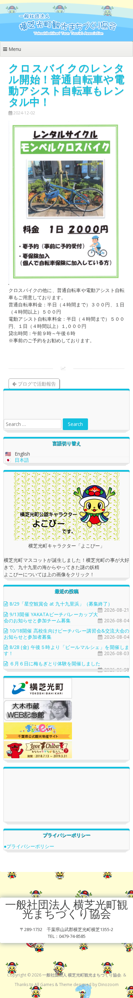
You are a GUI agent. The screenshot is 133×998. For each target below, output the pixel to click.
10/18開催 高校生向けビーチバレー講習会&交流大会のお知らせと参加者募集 (66, 633)
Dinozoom (108, 984)
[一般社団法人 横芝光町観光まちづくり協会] (66, 34)
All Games (44, 984)
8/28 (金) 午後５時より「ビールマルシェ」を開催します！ (66, 650)
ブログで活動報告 (36, 383)
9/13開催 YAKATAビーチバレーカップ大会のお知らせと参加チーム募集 (51, 617)
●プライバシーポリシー (29, 846)
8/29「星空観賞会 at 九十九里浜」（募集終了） (61, 603)
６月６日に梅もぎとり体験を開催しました (55, 663)
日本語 (22, 460)
